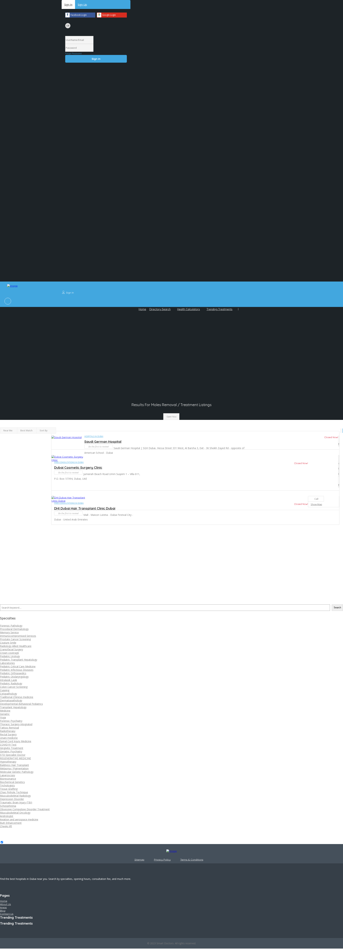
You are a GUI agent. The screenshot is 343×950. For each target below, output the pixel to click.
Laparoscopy (7, 775)
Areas (3, 907)
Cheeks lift (6, 826)
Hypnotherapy (8, 761)
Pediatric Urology (10, 656)
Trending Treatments (219, 309)
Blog (2, 910)
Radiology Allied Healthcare (15, 646)
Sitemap (139, 859)
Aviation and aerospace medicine (19, 819)
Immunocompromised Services (18, 636)
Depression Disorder (12, 799)
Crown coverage (9, 653)
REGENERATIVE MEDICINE (15, 758)
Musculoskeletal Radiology (15, 795)
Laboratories (7, 663)
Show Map (338, 441)
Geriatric (5, 714)
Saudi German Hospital (102, 441)
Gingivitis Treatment (11, 748)
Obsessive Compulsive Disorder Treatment (25, 809)
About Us (5, 904)
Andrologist (6, 816)
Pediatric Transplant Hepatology (18, 659)
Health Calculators (188, 309)
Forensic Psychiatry (11, 721)
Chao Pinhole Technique (14, 792)
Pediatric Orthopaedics (13, 673)
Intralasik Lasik (8, 680)
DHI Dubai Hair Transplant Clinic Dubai (84, 508)
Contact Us (6, 913)
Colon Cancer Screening (14, 687)
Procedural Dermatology (14, 629)
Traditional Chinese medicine (16, 697)
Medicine (5, 710)
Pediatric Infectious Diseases (16, 670)
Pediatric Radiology (11, 683)
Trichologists (7, 785)
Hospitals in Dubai (93, 436)
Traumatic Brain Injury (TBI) (16, 802)
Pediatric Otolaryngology (14, 676)
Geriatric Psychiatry (11, 751)
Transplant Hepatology (13, 707)
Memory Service (9, 632)
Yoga (3, 717)
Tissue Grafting (9, 789)
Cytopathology (8, 693)
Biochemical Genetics (12, 782)
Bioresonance (8, 778)
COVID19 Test (8, 744)
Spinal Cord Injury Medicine (15, 741)
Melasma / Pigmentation (14, 768)
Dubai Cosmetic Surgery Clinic (78, 467)
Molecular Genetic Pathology (16, 772)
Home (142, 309)
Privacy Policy (162, 859)
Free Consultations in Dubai (69, 462)
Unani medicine (9, 738)
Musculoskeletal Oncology (15, 812)
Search (337, 607)
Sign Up (82, 4)
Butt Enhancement (11, 823)
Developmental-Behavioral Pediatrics (21, 704)
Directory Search (160, 309)
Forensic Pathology (11, 625)
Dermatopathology (11, 700)
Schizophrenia (8, 806)
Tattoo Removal (9, 727)
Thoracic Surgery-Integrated (16, 724)
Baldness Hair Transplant (14, 765)
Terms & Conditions (191, 859)
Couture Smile (8, 642)
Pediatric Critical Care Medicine (18, 666)
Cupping (4, 690)
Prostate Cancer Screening (15, 639)
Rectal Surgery (8, 734)
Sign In (68, 4)
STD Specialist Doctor (12, 755)
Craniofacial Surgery (11, 649)
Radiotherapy (7, 731)
